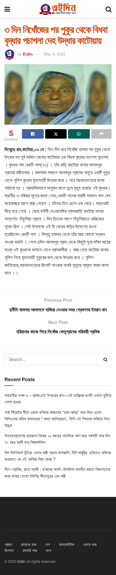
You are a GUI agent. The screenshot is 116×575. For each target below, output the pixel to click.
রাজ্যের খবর (28, 544)
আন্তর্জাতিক (66, 544)
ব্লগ (48, 550)
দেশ (47, 544)
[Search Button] (109, 9)
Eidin (28, 54)
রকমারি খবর (30, 550)
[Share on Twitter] (56, 134)
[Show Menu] (7, 9)
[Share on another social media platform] (101, 134)
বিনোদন (9, 550)
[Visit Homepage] (58, 9)
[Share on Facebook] (33, 134)
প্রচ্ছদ (8, 544)
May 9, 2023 (54, 54)
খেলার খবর (89, 544)
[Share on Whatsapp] (79, 134)
